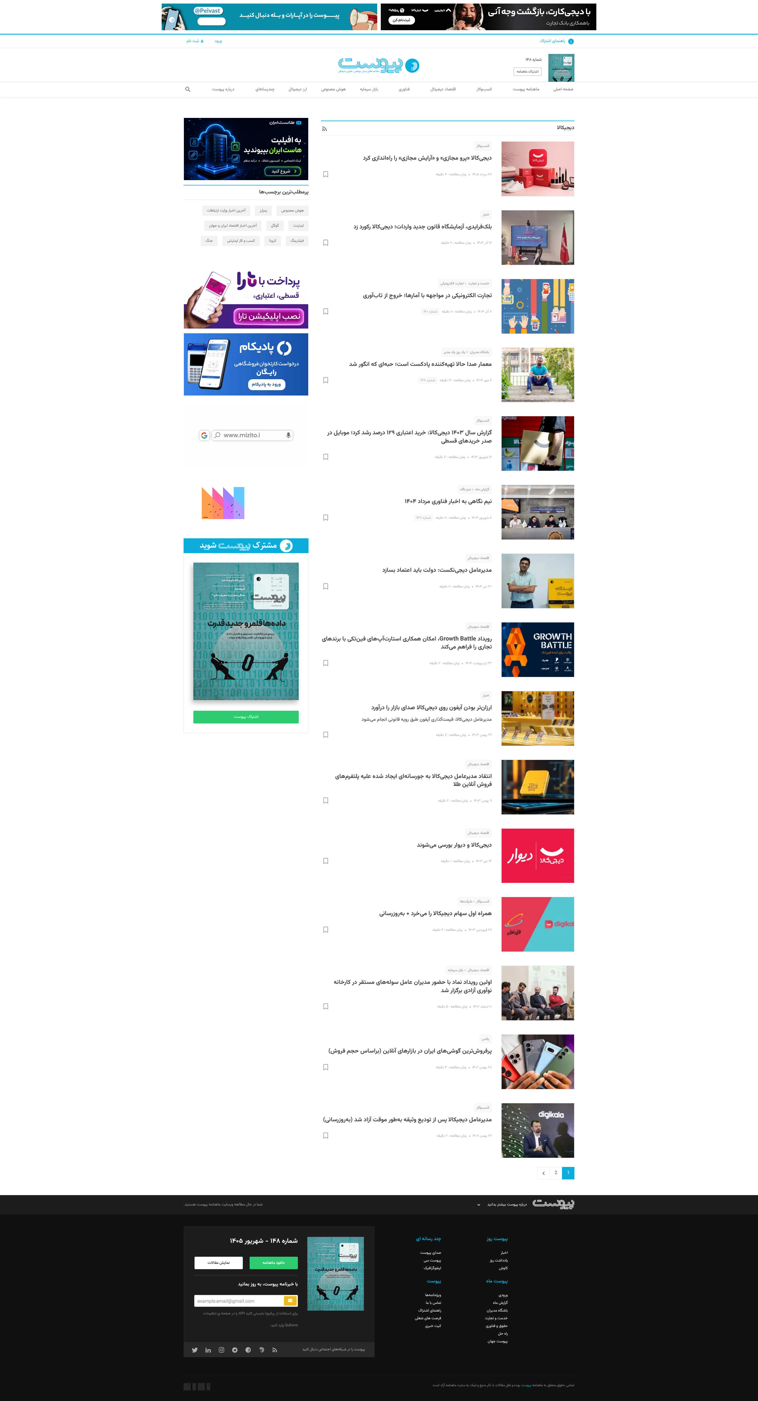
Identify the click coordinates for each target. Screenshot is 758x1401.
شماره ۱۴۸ (534, 60)
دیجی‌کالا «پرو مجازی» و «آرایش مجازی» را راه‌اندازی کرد (427, 158)
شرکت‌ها (466, 901)
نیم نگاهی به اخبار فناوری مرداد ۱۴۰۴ (448, 501)
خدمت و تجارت (478, 283)
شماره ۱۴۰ (430, 311)
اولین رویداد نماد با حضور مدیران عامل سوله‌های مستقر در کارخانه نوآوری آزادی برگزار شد (413, 986)
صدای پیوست (430, 1253)
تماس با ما (433, 1303)
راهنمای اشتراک (552, 41)
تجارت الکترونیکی (452, 283)
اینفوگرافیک (432, 1268)
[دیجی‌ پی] (488, 17)
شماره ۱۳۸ (427, 380)
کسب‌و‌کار (482, 146)
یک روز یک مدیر (454, 352)
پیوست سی (432, 1261)
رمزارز (263, 211)
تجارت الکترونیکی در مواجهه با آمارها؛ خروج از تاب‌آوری (427, 295)
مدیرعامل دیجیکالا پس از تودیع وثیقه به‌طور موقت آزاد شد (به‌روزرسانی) (407, 1120)
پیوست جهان (498, 1341)
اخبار (486, 214)
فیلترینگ (297, 241)
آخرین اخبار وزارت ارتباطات (226, 211)
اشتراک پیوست (246, 717)
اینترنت (298, 226)
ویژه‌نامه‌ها (433, 1295)
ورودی (503, 1295)
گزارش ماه (482, 489)
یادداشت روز (499, 1261)
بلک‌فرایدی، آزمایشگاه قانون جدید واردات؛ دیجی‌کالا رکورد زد (423, 227)
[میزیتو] (246, 435)
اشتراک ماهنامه (528, 71)
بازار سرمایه (455, 970)
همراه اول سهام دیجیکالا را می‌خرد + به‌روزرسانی (435, 913)
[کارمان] (246, 502)
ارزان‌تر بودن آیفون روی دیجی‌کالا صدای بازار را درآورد (431, 707)
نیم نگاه (465, 489)
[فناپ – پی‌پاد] (246, 364)
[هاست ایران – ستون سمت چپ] (246, 149)
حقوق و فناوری (497, 1326)
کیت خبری (433, 1326)
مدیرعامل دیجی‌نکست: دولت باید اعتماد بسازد (437, 570)
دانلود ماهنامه (274, 1263)
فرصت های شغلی (428, 1318)
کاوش (503, 1268)
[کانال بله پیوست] (269, 17)
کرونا (272, 241)
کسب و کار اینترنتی (241, 241)
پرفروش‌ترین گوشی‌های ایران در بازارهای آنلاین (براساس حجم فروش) (410, 1051)
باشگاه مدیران (479, 352)
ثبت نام (193, 41)
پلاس (485, 1039)
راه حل (503, 1334)
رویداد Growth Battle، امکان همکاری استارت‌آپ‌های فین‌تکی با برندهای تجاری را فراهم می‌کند (407, 643)
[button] (188, 89)
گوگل (275, 226)
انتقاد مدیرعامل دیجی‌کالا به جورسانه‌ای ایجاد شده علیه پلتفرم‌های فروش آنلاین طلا (413, 781)
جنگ (209, 241)
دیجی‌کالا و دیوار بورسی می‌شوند (454, 845)
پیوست (525, 1385)
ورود (218, 41)
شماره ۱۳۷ (423, 518)
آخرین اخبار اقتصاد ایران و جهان (233, 226)
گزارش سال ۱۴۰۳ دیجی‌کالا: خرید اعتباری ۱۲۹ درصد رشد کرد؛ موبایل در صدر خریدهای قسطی (409, 437)
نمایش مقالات (219, 1263)
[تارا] (246, 297)
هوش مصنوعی (292, 211)
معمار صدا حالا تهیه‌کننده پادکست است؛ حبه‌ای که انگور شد (420, 364)
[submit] (290, 1301)
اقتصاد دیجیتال (478, 558)
